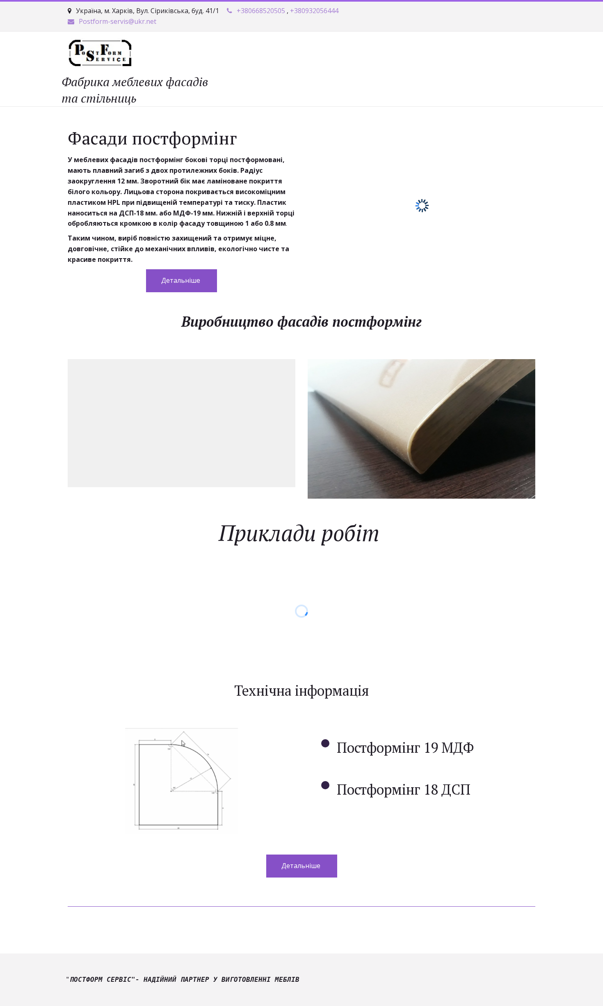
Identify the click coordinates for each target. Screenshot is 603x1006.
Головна (102, 54)
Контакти (318, 54)
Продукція (191, 54)
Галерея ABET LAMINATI (390, 54)
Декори (237, 54)
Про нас (145, 54)
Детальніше (181, 280)
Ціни (279, 54)
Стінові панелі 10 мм (478, 54)
